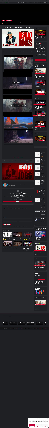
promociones (41, 2)
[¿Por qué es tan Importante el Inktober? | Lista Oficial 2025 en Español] (17, 234)
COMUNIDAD (7, 0)
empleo (38, 2)
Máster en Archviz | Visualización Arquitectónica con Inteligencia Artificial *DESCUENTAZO (40, 76)
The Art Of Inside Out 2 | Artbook (39, 238)
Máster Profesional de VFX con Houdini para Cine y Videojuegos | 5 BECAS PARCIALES (13, 322)
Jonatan (4, 23)
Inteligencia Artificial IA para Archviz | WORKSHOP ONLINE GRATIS (40, 37)
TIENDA (45, 2)
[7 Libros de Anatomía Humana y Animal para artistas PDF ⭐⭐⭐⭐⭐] (7, 234)
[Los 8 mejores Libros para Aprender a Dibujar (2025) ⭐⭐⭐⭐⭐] (27, 234)
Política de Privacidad (38, 328)
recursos (28, 2)
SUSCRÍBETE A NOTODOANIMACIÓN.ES (17, 157)
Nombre (4, 217)
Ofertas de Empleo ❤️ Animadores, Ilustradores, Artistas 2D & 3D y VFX (17, 27)
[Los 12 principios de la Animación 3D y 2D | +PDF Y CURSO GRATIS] (7, 243)
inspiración (24, 2)
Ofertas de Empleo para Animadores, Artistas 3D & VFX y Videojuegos (39, 253)
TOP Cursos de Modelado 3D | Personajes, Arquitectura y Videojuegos (30, 322)
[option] (4, 322)
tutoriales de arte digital (9, 20)
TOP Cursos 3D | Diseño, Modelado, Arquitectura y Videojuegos (39, 107)
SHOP (5, 0)
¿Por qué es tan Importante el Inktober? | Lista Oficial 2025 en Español (17, 239)
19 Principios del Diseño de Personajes (16, 247)
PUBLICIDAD (45, 328)
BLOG (2, 0)
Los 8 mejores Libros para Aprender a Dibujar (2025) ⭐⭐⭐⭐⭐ (26, 239)
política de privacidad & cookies (37, 426)
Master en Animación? (19, 328)
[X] (10, 185)
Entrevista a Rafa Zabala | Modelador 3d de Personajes (40, 268)
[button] (47, 418)
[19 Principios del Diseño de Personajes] (17, 243)
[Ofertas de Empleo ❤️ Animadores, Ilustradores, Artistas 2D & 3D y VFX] (18, 38)
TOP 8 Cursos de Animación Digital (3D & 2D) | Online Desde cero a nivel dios (40, 118)
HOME (18, 2)
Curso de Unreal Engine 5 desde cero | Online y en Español (21, 323)
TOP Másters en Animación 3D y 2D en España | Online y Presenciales (40, 96)
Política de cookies (31, 426)
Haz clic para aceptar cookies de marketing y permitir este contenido (17, 83)
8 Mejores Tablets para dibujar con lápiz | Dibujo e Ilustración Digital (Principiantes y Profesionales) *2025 (27, 248)
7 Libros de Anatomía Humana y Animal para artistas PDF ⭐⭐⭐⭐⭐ (7, 239)
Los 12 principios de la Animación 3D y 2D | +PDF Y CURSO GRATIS (7, 247)
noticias (21, 2)
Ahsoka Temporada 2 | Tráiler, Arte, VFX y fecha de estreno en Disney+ (40, 282)
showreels (4, 20)
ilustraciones (11, 51)
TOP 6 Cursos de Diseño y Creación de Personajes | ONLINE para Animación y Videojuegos (4, 322)
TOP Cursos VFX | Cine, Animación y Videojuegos (39, 128)
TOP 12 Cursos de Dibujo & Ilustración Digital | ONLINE (39, 87)
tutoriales (31, 2)
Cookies (43, 328)
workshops (35, 2)
